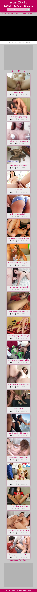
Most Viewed (17, 6)
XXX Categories (28, 6)
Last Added (7, 6)
